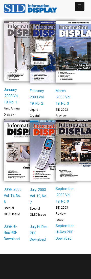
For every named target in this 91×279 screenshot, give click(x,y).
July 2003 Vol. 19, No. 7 (38, 196)
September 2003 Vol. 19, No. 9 (65, 195)
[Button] (79, 6)
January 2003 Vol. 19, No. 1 (11, 96)
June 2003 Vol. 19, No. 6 (12, 195)
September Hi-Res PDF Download (65, 232)
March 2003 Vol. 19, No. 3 (63, 97)
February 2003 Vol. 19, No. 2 (37, 97)
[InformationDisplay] (33, 8)
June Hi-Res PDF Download (12, 232)
